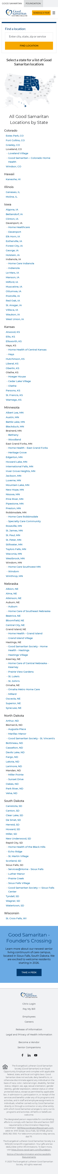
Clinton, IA (12, 218)
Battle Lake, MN (15, 421)
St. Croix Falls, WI (16, 918)
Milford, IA (12, 281)
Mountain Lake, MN (17, 485)
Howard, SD (13, 829)
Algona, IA (12, 209)
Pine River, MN (14, 498)
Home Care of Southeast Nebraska (29, 611)
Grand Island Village (20, 638)
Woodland (14, 439)
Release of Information (29, 1029)
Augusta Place (17, 729)
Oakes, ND (12, 783)
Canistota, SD (14, 806)
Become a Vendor (29, 1042)
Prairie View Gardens (21, 671)
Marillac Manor (17, 733)
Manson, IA (12, 277)
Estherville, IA (14, 241)
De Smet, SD (13, 819)
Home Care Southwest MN (24, 566)
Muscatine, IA (14, 286)
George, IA (12, 250)
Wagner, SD (13, 900)
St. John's (14, 681)
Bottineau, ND (14, 743)
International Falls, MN (19, 466)
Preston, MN (13, 508)
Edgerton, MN (14, 457)
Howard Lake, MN (16, 461)
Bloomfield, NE (15, 620)
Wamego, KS (13, 399)
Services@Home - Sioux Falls (26, 869)
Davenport (14, 231)
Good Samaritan (12, 3)
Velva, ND (11, 793)
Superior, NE (13, 703)
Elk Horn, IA (13, 236)
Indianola (14, 268)
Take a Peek (29, 972)
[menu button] (53, 12)
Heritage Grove (17, 452)
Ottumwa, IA (13, 291)
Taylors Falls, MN (16, 549)
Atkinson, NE (13, 598)
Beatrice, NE (13, 615)
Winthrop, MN (14, 576)
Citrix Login (29, 1003)
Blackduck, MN (15, 426)
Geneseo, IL (13, 192)
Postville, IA (13, 295)
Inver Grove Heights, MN (20, 471)
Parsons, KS (13, 390)
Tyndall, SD (12, 896)
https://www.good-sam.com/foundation (31, 1150)
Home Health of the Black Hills (26, 846)
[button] (29, 46)
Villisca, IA (12, 309)
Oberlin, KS (12, 368)
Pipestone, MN (15, 503)
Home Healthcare (19, 227)
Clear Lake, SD (14, 815)
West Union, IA (15, 319)
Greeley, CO (13, 144)
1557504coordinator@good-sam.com (35, 1128)
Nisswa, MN (13, 494)
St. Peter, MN (13, 539)
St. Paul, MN (13, 535)
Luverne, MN (13, 480)
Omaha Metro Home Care (24, 689)
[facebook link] (22, 1055)
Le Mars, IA (12, 272)
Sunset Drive (16, 779)
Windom (13, 571)
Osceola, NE (13, 698)
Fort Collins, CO (15, 140)
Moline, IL (11, 196)
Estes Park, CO (15, 135)
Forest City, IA (14, 245)
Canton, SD (12, 810)
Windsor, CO (13, 166)
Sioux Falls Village (19, 883)
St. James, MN (14, 530)
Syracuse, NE (13, 707)
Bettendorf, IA (14, 214)
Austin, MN (12, 417)
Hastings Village (18, 654)
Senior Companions (29, 1047)
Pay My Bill (29, 1008)
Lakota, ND (12, 761)
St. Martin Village (18, 856)
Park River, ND (14, 788)
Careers (29, 1021)
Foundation (33, 3)
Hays (11, 354)
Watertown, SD (15, 905)
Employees (29, 1016)
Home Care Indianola (21, 263)
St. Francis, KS (14, 395)
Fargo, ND (12, 756)
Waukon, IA (13, 314)
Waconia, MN (14, 553)
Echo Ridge (15, 851)
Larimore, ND (14, 766)
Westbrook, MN (15, 558)
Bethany (13, 434)
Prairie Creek (16, 878)
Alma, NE (11, 593)
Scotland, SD (13, 860)
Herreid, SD (12, 824)
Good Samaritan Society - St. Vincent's (31, 738)
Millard (12, 693)
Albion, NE (12, 588)
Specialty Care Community (24, 521)
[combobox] (29, 36)
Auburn (12, 606)
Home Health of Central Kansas (27, 349)
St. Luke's (13, 676)
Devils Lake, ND (15, 752)
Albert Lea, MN (15, 412)
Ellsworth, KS (14, 341)
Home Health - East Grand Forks (28, 447)
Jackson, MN (13, 475)
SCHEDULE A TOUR (41, 13)
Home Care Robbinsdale (23, 516)
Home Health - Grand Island (25, 633)
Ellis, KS (10, 336)
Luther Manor (16, 873)
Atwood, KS (13, 331)
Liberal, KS (12, 363)
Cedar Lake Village (19, 381)
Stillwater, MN (14, 544)
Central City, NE (15, 625)
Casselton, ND (14, 747)
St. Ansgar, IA (14, 305)
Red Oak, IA (13, 300)
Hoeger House (17, 376)
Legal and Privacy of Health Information (29, 1034)
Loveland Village (18, 153)
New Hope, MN (15, 489)
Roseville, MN (14, 525)
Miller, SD (11, 833)
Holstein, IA (13, 255)
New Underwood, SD (18, 838)
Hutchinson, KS (15, 358)
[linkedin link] (29, 1055)
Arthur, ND (12, 720)
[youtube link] (36, 1055)
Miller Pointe (16, 774)
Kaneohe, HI (13, 179)
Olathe (12, 385)
